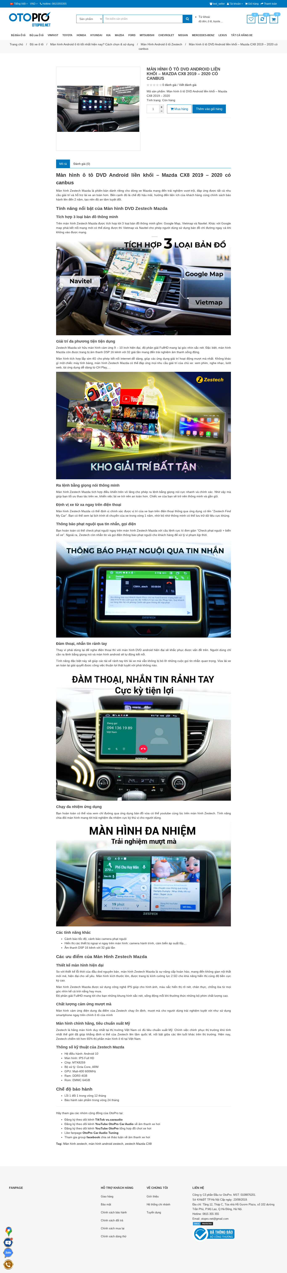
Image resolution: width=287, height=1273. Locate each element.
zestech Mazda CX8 (138, 1143)
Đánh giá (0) (82, 163)
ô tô (210, 21)
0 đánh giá (169, 84)
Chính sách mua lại (112, 1228)
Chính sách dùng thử (113, 1236)
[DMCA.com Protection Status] (202, 1223)
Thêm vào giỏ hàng (209, 109)
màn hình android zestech (106, 1143)
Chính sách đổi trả (112, 1220)
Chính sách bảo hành (114, 1212)
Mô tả (63, 163)
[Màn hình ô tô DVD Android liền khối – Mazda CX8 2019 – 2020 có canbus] (98, 109)
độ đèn (203, 21)
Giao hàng (107, 1196)
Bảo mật (106, 1204)
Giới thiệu (153, 1196)
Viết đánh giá (187, 84)
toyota (217, 21)
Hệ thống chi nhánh (158, 1204)
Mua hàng (181, 109)
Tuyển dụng (154, 1212)
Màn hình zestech (75, 1143)
